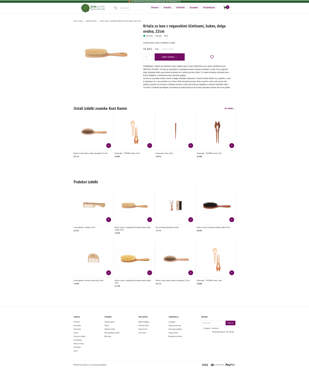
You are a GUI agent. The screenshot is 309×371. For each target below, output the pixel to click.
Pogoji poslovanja (175, 325)
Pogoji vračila (173, 333)
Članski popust (110, 322)
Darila (75, 351)
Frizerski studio (143, 325)
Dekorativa (77, 329)
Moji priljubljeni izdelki (112, 333)
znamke (194, 7)
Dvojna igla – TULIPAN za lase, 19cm (209, 153)
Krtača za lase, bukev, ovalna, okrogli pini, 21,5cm (91, 153)
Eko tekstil (77, 347)
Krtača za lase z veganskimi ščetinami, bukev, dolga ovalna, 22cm (120, 21)
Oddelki (180, 7)
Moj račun (108, 336)
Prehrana (77, 322)
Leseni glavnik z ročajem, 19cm (84, 227)
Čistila (76, 333)
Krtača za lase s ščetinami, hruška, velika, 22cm (213, 227)
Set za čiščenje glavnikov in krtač (167, 227)
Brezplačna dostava (175, 336)
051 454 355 (230, 332)
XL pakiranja (78, 340)
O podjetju (172, 322)
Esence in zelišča (79, 336)
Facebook (215, 328)
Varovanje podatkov (175, 329)
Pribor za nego (78, 21)
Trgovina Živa (142, 329)
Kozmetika (77, 325)
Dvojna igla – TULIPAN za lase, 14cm (127, 153)
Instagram (207, 328)
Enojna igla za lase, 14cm (164, 153)
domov (155, 7)
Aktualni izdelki (110, 329)
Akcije (107, 325)
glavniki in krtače (91, 21)
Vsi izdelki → (230, 108)
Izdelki (167, 7)
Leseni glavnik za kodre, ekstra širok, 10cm (88, 280)
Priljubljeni (209, 7)
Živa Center (142, 333)
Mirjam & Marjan (143, 322)
